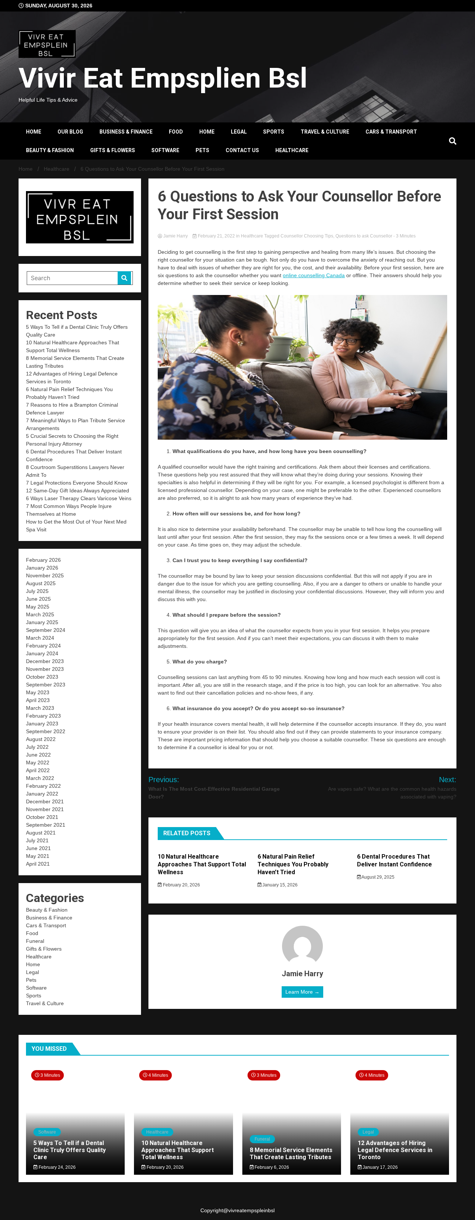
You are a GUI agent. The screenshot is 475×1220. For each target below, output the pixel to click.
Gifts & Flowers (112, 150)
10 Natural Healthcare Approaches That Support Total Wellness (202, 864)
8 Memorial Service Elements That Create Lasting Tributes (291, 1154)
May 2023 (37, 692)
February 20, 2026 (181, 885)
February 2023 (43, 716)
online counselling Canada (314, 275)
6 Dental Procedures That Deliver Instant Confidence (394, 860)
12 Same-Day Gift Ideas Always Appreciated (77, 490)
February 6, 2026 (271, 1167)
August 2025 (41, 583)
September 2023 (45, 685)
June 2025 (38, 599)
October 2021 (42, 817)
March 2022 (40, 778)
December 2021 (45, 801)
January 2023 (42, 724)
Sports (273, 132)
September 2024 (45, 630)
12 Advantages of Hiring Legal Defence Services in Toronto (395, 1150)
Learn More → (302, 992)
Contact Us (242, 150)
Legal (239, 132)
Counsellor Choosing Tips (307, 236)
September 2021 (45, 825)
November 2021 (45, 809)
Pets (202, 150)
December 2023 (45, 661)
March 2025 (40, 614)
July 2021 (37, 840)
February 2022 (43, 786)
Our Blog (70, 132)
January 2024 (42, 653)
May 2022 (37, 762)
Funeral (35, 941)
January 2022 (42, 794)
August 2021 (41, 833)
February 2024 (43, 646)
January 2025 (42, 622)
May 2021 (37, 856)
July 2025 (37, 591)
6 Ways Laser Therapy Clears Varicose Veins (78, 498)
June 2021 (38, 848)
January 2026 (42, 568)
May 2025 (37, 607)
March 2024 (40, 638)
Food (176, 132)
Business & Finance (126, 132)
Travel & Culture (325, 132)
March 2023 (40, 708)
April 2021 (38, 864)
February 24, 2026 (56, 1167)
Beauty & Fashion (50, 150)
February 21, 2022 (216, 236)
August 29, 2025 (377, 877)
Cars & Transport (391, 132)
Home (33, 132)
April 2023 (38, 700)
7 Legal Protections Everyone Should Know (76, 483)
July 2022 (37, 747)
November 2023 (45, 669)
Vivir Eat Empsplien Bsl (163, 78)
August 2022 (41, 739)
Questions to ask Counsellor (363, 236)
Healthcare (291, 150)
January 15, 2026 (279, 885)
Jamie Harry (175, 236)
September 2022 (45, 731)
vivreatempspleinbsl (251, 1210)
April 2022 (38, 770)
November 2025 (45, 575)
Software (165, 150)
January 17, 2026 (379, 1167)
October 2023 (42, 677)
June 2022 (38, 755)
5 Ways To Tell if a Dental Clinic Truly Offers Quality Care (69, 1150)
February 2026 (43, 560)
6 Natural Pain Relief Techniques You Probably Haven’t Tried (293, 864)
